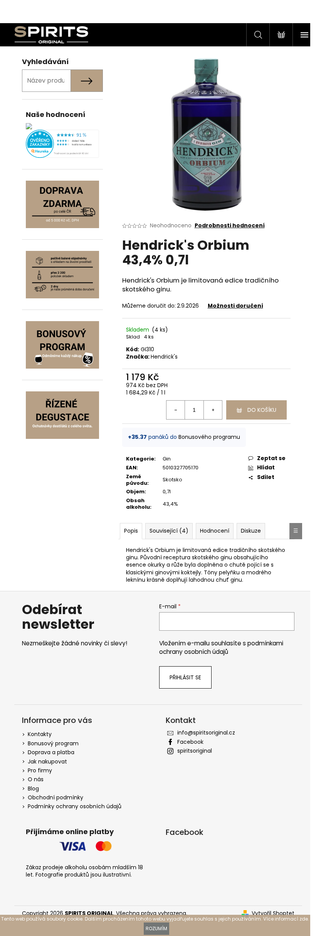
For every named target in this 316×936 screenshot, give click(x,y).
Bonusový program (53, 743)
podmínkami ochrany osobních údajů (221, 647)
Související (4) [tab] (169, 531)
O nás (36, 779)
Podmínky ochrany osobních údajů (74, 806)
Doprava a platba (51, 752)
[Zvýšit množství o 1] (212, 410)
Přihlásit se (185, 677)
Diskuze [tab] (251, 531)
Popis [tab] (131, 531)
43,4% (170, 504)
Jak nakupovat (47, 761)
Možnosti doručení (235, 306)
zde (303, 919)
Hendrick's (164, 357)
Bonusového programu (209, 437)
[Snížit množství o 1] (175, 410)
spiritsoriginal (194, 751)
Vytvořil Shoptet (273, 913)
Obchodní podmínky (55, 797)
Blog (33, 788)
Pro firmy (40, 770)
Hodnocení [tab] (214, 531)
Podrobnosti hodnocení (230, 225)
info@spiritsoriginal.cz (206, 732)
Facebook (190, 742)
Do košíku (261, 410)
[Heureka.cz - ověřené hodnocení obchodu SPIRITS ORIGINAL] (62, 144)
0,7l (167, 491)
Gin (167, 458)
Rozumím (156, 928)
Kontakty (40, 734)
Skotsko (172, 479)
